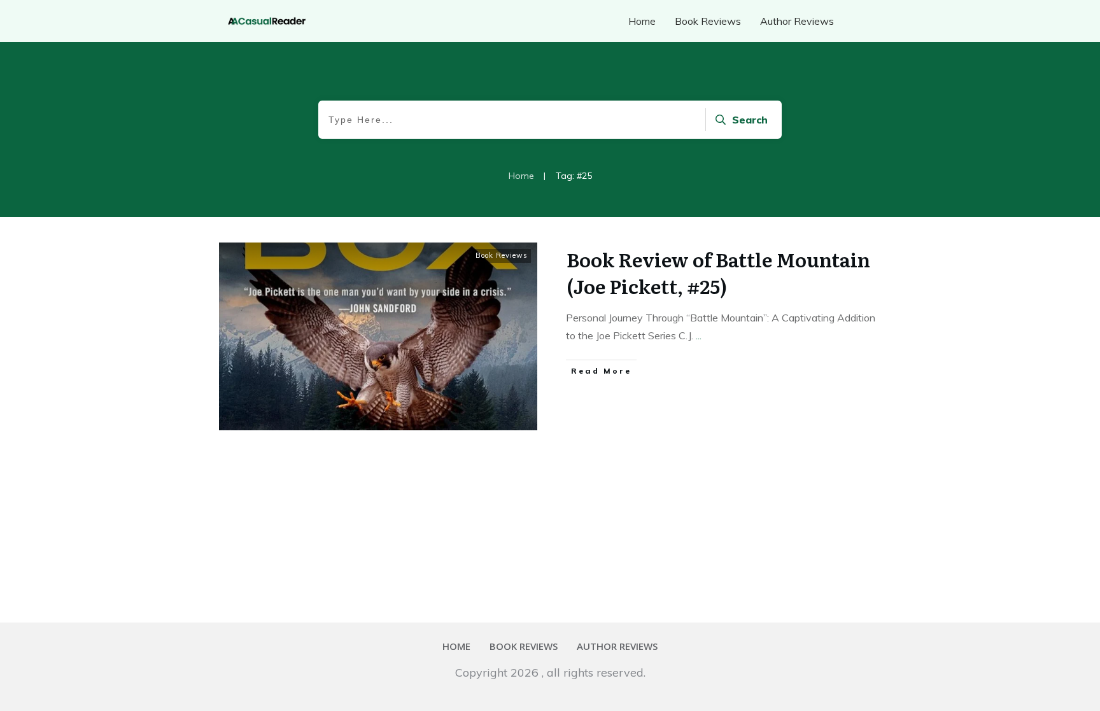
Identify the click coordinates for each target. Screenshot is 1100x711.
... (699, 335)
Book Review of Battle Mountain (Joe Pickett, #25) (718, 272)
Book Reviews (502, 255)
